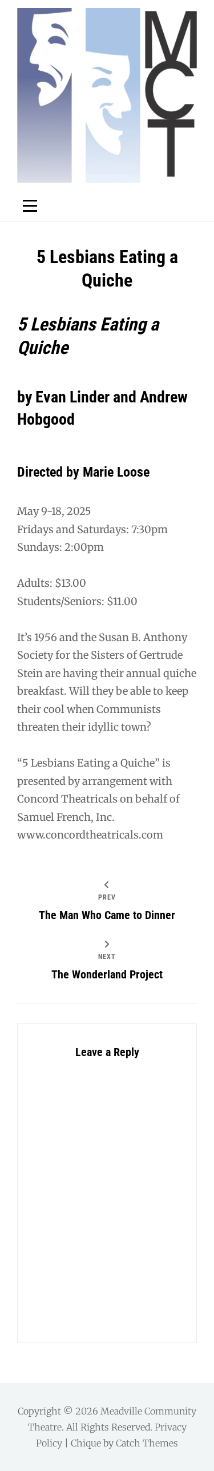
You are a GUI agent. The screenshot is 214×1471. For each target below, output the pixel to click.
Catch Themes (147, 1443)
